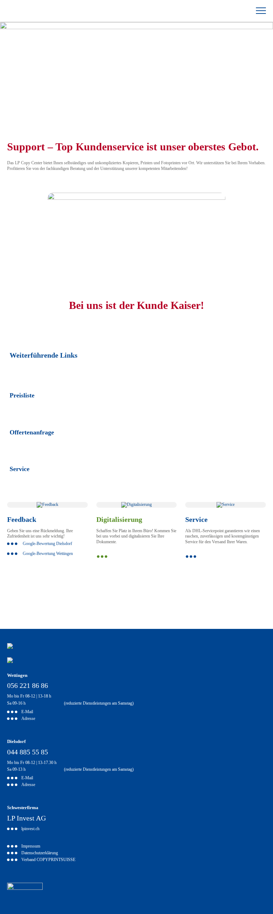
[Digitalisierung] (136, 504)
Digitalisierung (119, 519)
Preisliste (22, 395)
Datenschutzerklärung (39, 853)
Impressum (30, 847)
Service (20, 468)
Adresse (28, 719)
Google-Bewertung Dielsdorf (47, 543)
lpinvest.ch (30, 829)
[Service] (225, 504)
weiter (136, 556)
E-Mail (27, 712)
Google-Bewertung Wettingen (48, 553)
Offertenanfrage (32, 432)
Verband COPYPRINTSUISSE (48, 860)
